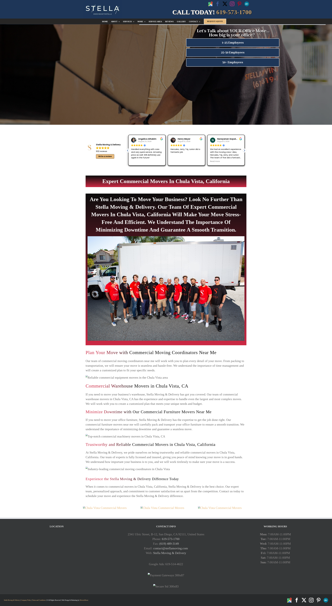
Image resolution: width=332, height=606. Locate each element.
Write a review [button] (105, 156)
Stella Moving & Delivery (169, 553)
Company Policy (25, 600)
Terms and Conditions (39, 600)
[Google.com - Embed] (56, 551)
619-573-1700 (170, 539)
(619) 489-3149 (169, 543)
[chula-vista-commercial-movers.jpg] (220, 508)
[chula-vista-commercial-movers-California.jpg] (162, 508)
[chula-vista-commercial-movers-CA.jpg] (105, 508)
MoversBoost (84, 600)
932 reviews (101, 151)
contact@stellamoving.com (170, 548)
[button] (244, 150)
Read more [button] (214, 161)
